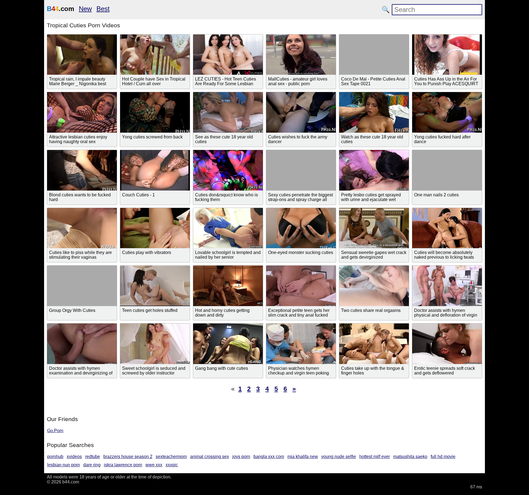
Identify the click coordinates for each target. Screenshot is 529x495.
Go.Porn (55, 430)
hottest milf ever (374, 456)
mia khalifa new (302, 456)
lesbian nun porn (63, 464)
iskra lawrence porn (123, 464)
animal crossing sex (209, 456)
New (85, 8)
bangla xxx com (268, 456)
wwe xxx (153, 464)
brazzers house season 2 (127, 456)
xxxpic (172, 464)
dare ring (92, 464)
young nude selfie (338, 456)
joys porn (241, 456)
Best (103, 8)
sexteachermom (171, 456)
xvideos (74, 456)
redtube (92, 456)
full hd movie (443, 456)
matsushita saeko (410, 456)
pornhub (55, 456)
